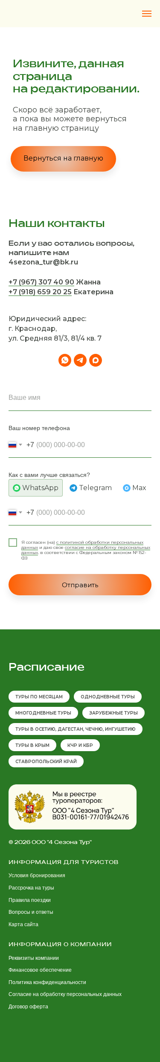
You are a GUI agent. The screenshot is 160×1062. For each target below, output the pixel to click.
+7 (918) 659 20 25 (40, 658)
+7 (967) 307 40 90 (41, 649)
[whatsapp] (64, 726)
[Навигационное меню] (146, 14)
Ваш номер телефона (39, 794)
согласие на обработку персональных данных (85, 916)
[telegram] (80, 726)
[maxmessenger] (95, 726)
